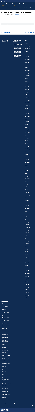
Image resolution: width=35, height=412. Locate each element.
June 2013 (26, 216)
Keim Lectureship (5, 368)
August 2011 (27, 249)
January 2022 (27, 84)
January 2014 (27, 206)
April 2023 (26, 67)
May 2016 (26, 170)
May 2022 (26, 78)
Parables (3, 377)
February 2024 (27, 56)
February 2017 (27, 159)
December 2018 (27, 132)
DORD (3, 353)
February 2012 (27, 241)
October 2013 (27, 211)
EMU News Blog (28, 7)
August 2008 (27, 289)
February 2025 (27, 43)
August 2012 (27, 232)
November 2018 (27, 133)
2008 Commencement (5, 310)
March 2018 (26, 143)
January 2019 (27, 130)
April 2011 (26, 252)
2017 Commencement (5, 325)
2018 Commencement (5, 326)
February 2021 (27, 97)
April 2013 (26, 219)
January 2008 (27, 292)
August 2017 (27, 154)
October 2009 (27, 276)
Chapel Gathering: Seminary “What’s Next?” (17, 41)
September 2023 (27, 64)
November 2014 (27, 195)
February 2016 (27, 175)
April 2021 (26, 94)
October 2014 (27, 197)
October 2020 (27, 103)
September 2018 (27, 137)
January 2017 (27, 160)
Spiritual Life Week (5, 385)
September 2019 (27, 121)
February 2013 (27, 222)
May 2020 (26, 108)
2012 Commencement (5, 317)
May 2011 (26, 251)
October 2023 (27, 62)
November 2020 (27, 102)
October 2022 (27, 73)
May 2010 (26, 265)
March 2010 (26, 268)
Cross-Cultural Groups (5, 350)
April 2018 (26, 141)
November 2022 (27, 72)
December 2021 (27, 86)
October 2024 (27, 49)
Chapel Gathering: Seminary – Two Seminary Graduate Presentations (17, 48)
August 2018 (27, 138)
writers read (4, 397)
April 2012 (26, 238)
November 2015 (27, 179)
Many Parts (4, 371)
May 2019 (26, 124)
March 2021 (26, 95)
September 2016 (27, 167)
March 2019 (26, 127)
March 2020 (26, 111)
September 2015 (27, 183)
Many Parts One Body (5, 372)
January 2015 (27, 192)
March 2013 (26, 221)
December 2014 (27, 194)
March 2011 (26, 254)
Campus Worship (5, 334)
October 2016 (27, 165)
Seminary (24, 14)
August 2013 (27, 214)
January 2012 (27, 243)
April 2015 (26, 187)
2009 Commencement (5, 312)
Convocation (4, 347)
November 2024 (27, 48)
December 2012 (27, 225)
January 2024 (27, 57)
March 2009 (26, 281)
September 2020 (27, 105)
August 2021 (27, 92)
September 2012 (27, 230)
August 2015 (27, 184)
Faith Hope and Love (5, 358)
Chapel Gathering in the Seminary (18, 14)
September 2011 (27, 248)
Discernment (4, 352)
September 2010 (27, 263)
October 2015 (27, 181)
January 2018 (27, 146)
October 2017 (27, 151)
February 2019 (27, 129)
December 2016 (27, 162)
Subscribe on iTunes (22, 7)
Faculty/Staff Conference (6, 355)
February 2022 (27, 83)
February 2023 (27, 68)
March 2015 (26, 189)
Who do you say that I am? (6, 394)
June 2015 (26, 186)
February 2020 (27, 113)
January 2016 (27, 176)
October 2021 (27, 89)
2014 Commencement (5, 320)
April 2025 (26, 40)
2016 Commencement (5, 323)
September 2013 (27, 213)
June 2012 (26, 235)
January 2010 (27, 271)
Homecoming (4, 361)
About (16, 405)
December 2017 (27, 148)
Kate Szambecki (3, 14)
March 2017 (26, 157)
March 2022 (26, 81)
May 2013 (26, 217)
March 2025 (26, 41)
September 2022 (27, 75)
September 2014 (27, 198)
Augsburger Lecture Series (6, 332)
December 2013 (27, 208)
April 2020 (26, 110)
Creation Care (4, 349)
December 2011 (27, 244)
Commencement (5, 345)
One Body (3, 374)
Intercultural (4, 366)
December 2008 (27, 286)
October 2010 (27, 262)
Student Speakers (5, 386)
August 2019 (27, 122)
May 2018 (26, 140)
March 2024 (26, 54)
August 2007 (27, 297)
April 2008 (26, 290)
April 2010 (26, 267)
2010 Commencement (5, 314)
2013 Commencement (5, 318)
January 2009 (27, 284)
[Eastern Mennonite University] (5, 410)
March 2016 (26, 173)
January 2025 (27, 45)
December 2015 (27, 178)
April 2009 (26, 279)
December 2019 (27, 116)
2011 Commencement (5, 315)
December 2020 (27, 100)
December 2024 (27, 46)
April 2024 (26, 53)
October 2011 (27, 246)
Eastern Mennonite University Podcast (12, 4)
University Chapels (5, 388)
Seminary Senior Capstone (6, 383)
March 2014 (26, 203)
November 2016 (27, 164)
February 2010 (27, 270)
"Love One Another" (5, 306)
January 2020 (27, 114)
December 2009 (27, 273)
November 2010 (27, 260)
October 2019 (27, 119)
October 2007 (27, 295)
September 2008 (27, 287)
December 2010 (27, 259)
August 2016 (27, 168)
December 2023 (27, 59)
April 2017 (26, 156)
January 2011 (27, 257)
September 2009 (27, 278)
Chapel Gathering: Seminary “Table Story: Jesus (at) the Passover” (17, 44)
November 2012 (27, 227)
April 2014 (26, 202)
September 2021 (27, 91)
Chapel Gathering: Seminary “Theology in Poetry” (17, 56)
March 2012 (26, 240)
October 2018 (27, 135)
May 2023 (26, 65)
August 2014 (27, 200)
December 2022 (27, 70)
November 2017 (27, 149)
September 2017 (27, 152)
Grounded (3, 360)
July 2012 (26, 233)
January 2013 (27, 224)
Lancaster (4, 369)
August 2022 (27, 76)
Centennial (4, 335)
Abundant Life (4, 328)
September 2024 (27, 51)
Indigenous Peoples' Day (6, 363)
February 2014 (27, 205)
